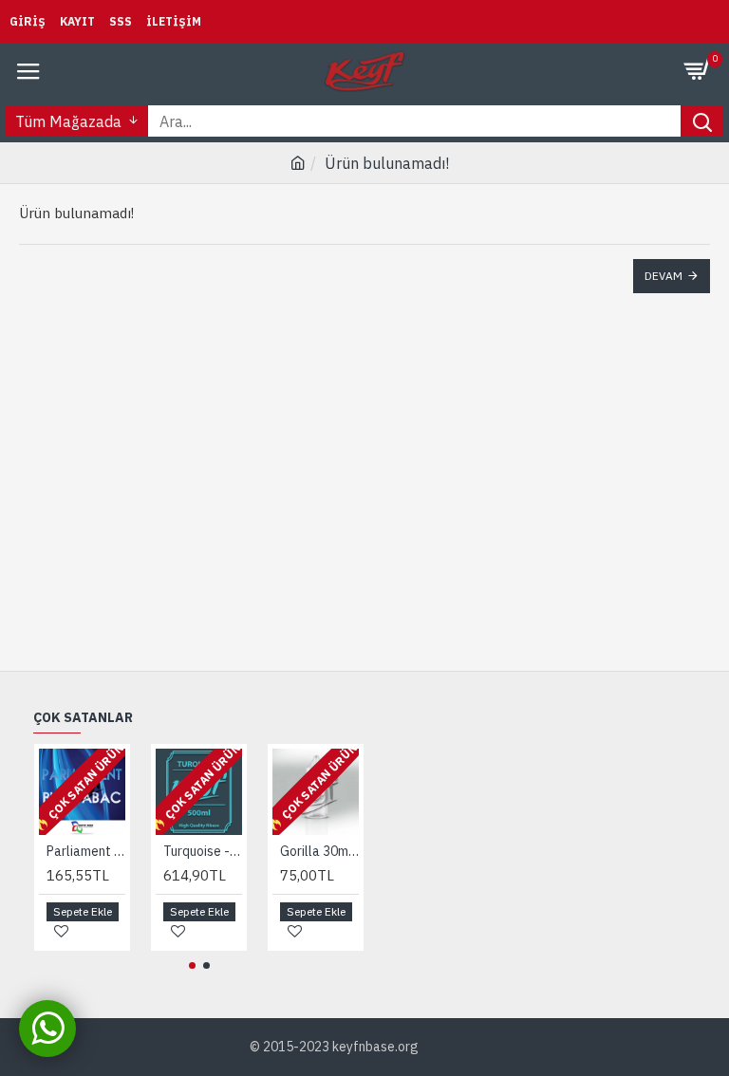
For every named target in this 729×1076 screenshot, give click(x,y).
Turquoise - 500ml (202, 851)
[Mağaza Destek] (47, 1028)
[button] (192, 965)
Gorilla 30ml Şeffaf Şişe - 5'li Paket (319, 851)
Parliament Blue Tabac (86, 851)
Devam (663, 276)
